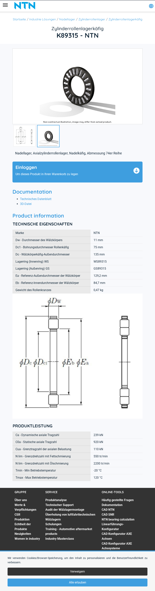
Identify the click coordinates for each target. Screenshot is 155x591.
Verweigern (77, 571)
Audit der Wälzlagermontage (64, 509)
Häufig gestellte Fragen (118, 500)
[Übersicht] (5, 5)
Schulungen (53, 524)
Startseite (19, 19)
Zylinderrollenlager (91, 19)
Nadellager (67, 19)
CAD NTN (108, 509)
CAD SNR (108, 514)
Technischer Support (59, 505)
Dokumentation (112, 505)
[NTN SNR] (25, 5)
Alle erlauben (77, 582)
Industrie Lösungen (42, 19)
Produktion (22, 519)
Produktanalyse (56, 500)
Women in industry (27, 538)
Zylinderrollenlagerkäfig (125, 19)
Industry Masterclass (59, 538)
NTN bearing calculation (118, 519)
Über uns (21, 500)
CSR (17, 514)
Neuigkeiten (23, 534)
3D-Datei (26, 204)
